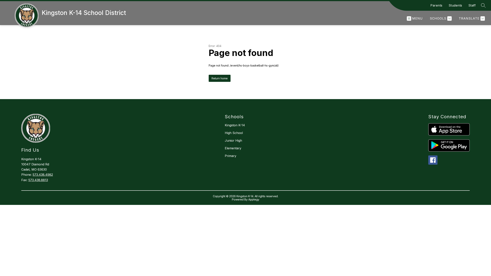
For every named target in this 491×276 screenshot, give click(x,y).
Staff (472, 5)
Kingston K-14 (235, 125)
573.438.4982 (43, 175)
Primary (230, 156)
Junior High (233, 140)
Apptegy (253, 199)
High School (234, 133)
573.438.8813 (38, 180)
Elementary (233, 148)
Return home (220, 78)
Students (455, 5)
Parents (436, 5)
